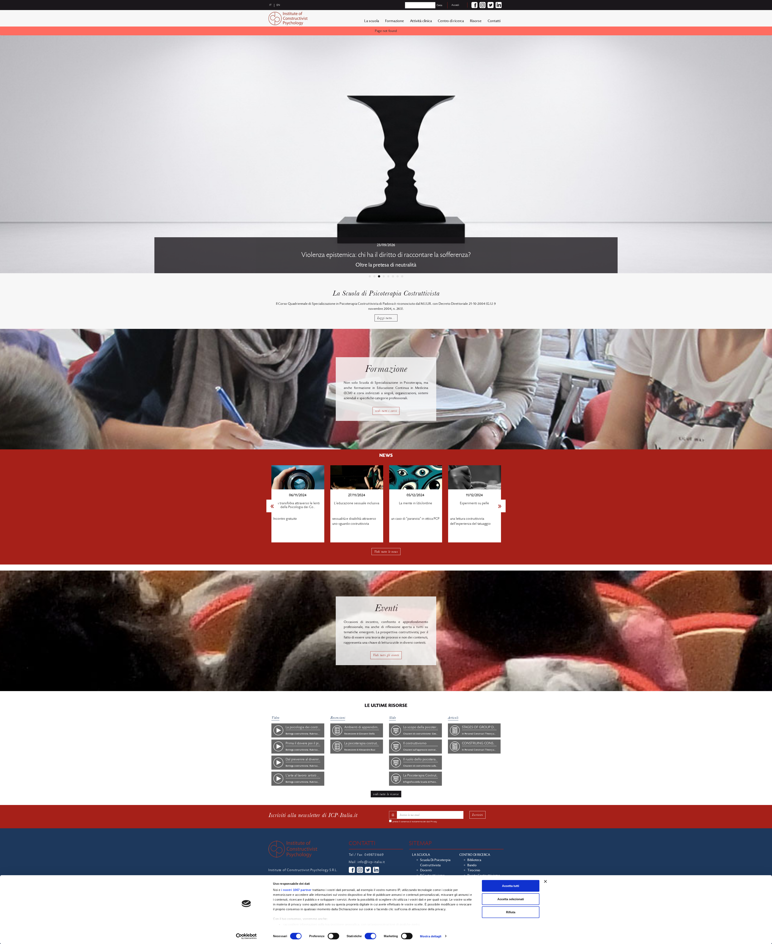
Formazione (394, 21)
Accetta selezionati (510, 899)
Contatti (494, 21)
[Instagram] (482, 5)
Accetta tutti (510, 886)
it (270, 5)
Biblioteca (474, 860)
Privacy (434, 821)
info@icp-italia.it (371, 862)
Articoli (453, 718)
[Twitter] (491, 5)
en (278, 5)
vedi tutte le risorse (386, 794)
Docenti (426, 870)
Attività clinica (421, 21)
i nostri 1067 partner (296, 890)
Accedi (455, 5)
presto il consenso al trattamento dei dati (415, 821)
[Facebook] (474, 5)
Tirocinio (473, 870)
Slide (392, 718)
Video (275, 718)
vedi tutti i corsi (386, 411)
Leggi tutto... (386, 318)
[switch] (333, 936)
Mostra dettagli (430, 936)
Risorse (476, 21)
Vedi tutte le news (386, 551)
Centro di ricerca (451, 21)
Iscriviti (477, 815)
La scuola (371, 21)
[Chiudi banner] (545, 881)
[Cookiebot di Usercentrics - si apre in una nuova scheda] (246, 936)
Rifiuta (510, 912)
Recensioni (337, 718)
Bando (472, 865)
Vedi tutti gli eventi (386, 655)
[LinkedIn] (499, 5)
